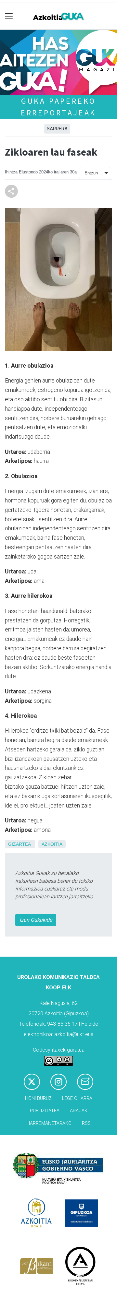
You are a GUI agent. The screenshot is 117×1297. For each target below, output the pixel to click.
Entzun (91, 173)
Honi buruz (38, 1098)
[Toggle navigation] (9, 16)
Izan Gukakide (36, 920)
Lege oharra (77, 1098)
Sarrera (57, 129)
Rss (86, 1123)
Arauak (78, 1111)
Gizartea (19, 844)
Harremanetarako (49, 1123)
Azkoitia (52, 844)
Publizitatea (44, 1111)
